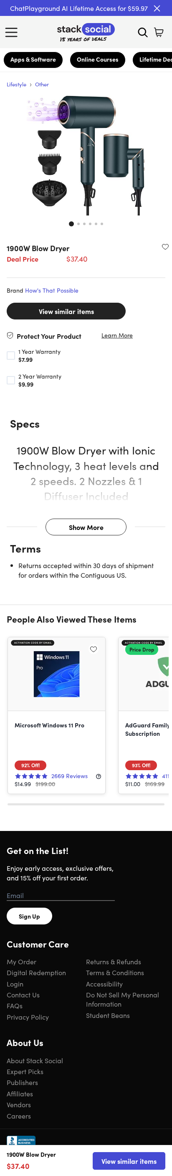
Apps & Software (33, 59)
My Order (21, 961)
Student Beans (108, 1015)
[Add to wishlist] (165, 246)
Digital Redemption (36, 972)
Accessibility (104, 983)
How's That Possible (51, 290)
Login (15, 983)
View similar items (66, 311)
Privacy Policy (28, 1016)
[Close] (157, 8)
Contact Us (23, 994)
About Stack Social (35, 1060)
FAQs (15, 1005)
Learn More (117, 335)
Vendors (19, 1104)
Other (42, 84)
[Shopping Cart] (158, 32)
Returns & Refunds (113, 961)
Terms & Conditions (115, 972)
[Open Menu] (13, 32)
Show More (86, 527)
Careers (19, 1115)
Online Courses (98, 59)
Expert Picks (25, 1071)
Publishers (22, 1082)
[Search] (142, 32)
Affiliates (20, 1093)
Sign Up (29, 916)
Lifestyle (16, 84)
